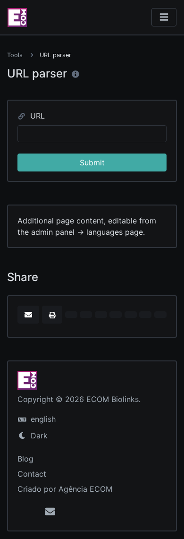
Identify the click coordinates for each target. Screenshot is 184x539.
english (42, 419)
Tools (15, 55)
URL (36, 115)
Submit (92, 162)
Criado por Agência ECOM (64, 489)
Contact (31, 474)
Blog (25, 458)
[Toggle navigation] (163, 17)
